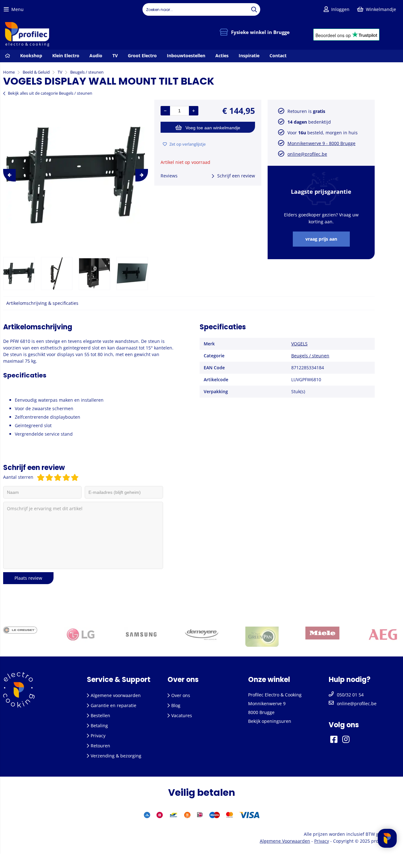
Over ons (180, 695)
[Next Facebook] (354, 739)
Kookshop (31, 56)
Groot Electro (142, 56)
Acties (222, 56)
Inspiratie (249, 56)
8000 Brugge (261, 712)
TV (115, 56)
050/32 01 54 (350, 695)
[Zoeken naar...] (254, 9)
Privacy (98, 736)
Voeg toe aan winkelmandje (212, 127)
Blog (175, 705)
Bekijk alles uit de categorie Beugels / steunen (50, 93)
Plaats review (28, 578)
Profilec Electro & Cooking (275, 695)
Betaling (99, 725)
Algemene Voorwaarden (285, 841)
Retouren (100, 746)
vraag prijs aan (321, 239)
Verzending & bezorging (116, 756)
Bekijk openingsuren (269, 721)
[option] (75, 175)
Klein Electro (65, 56)
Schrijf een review (236, 176)
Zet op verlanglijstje (187, 144)
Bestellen (100, 715)
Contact (278, 56)
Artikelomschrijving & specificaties (42, 303)
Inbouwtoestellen (186, 56)
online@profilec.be (307, 154)
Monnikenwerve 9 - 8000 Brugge (321, 143)
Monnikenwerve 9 (267, 703)
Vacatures (181, 715)
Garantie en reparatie (113, 705)
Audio (95, 56)
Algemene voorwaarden (116, 695)
